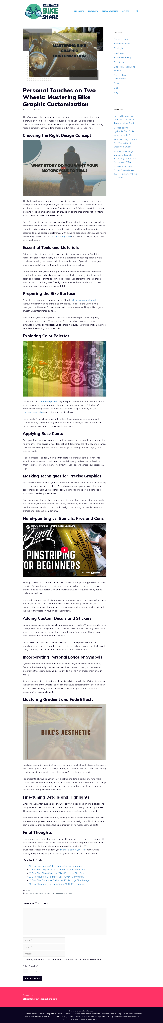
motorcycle (51, 893)
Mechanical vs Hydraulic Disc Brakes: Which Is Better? (125, 131)
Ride (65, 893)
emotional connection (33, 412)
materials (42, 893)
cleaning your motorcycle (84, 300)
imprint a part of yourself (72, 849)
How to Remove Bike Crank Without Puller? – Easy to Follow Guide (125, 120)
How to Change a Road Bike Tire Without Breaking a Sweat (125, 143)
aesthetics (30, 893)
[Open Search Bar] (137, 11)
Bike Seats (93, 11)
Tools (70, 893)
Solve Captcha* (30, 966)
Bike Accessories (110, 11)
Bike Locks (119, 53)
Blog (116, 87)
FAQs (116, 92)
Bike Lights (79, 11)
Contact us (28, 995)
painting (59, 893)
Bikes (28, 890)
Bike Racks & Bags (123, 57)
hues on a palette (48, 401)
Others (125, 11)
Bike (36, 893)
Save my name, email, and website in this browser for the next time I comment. (63, 959)
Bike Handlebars (122, 43)
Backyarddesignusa (61, 236)
